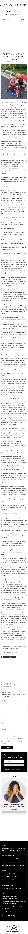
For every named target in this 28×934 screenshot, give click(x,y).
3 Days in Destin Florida (7, 911)
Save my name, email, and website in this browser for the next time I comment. (13, 741)
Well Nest (3, 102)
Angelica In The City (14, 5)
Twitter (9, 652)
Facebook (3, 652)
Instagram (14, 652)
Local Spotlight (9, 686)
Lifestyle (9, 683)
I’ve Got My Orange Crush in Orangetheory (12, 888)
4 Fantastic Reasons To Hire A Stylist (10, 862)
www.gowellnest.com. (17, 646)
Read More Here (14, 811)
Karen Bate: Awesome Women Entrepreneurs (12, 858)
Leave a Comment (19, 61)
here (13, 109)
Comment (4, 700)
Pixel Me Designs (18, 931)
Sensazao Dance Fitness (7, 885)
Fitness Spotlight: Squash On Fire (9, 876)
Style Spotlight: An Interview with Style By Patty (13, 865)
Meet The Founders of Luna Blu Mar (10, 855)
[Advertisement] (14, 38)
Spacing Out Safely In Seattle (8, 915)
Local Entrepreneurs (16, 685)
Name (3, 716)
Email (3, 723)
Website (3, 730)
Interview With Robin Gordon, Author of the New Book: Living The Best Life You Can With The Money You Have (14, 850)
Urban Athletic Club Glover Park (9, 873)
